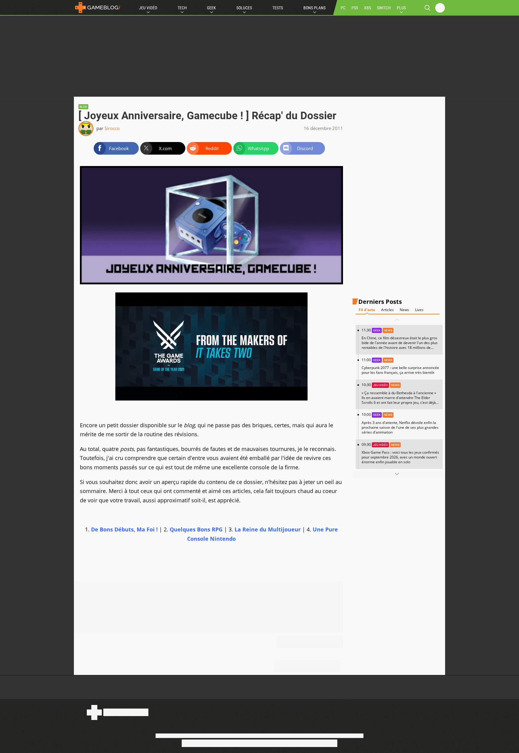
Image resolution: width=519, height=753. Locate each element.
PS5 (354, 7)
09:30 (400, 453)
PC (343, 7)
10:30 (399, 395)
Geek (211, 7)
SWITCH (384, 7)
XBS (367, 7)
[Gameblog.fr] (97, 7)
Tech (182, 7)
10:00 (400, 423)
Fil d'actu (367, 309)
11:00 (400, 366)
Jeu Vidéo (148, 7)
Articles (387, 309)
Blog (83, 106)
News (404, 309)
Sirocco (112, 128)
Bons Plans (314, 7)
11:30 (400, 341)
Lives (419, 309)
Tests (277, 7)
